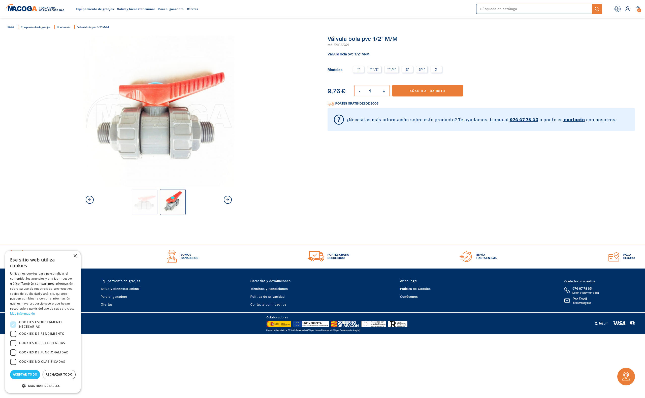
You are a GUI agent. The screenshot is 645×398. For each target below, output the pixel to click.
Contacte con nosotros (268, 304)
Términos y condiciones (269, 288)
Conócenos (409, 296)
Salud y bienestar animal (120, 288)
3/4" (422, 69)
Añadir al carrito (427, 91)
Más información (22, 313)
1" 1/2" (374, 69)
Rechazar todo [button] (59, 374)
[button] (43, 385)
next (228, 200)
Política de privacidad (267, 296)
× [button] (75, 256)
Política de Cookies (415, 288)
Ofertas (107, 304)
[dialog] (43, 322)
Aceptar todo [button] (25, 374)
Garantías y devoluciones (270, 281)
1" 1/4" (391, 69)
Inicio (11, 27)
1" (358, 69)
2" (407, 69)
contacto (574, 119)
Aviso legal (408, 281)
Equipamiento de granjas (35, 27)
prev (90, 200)
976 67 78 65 (524, 119)
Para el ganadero (114, 296)
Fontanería (63, 27)
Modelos (335, 69)
